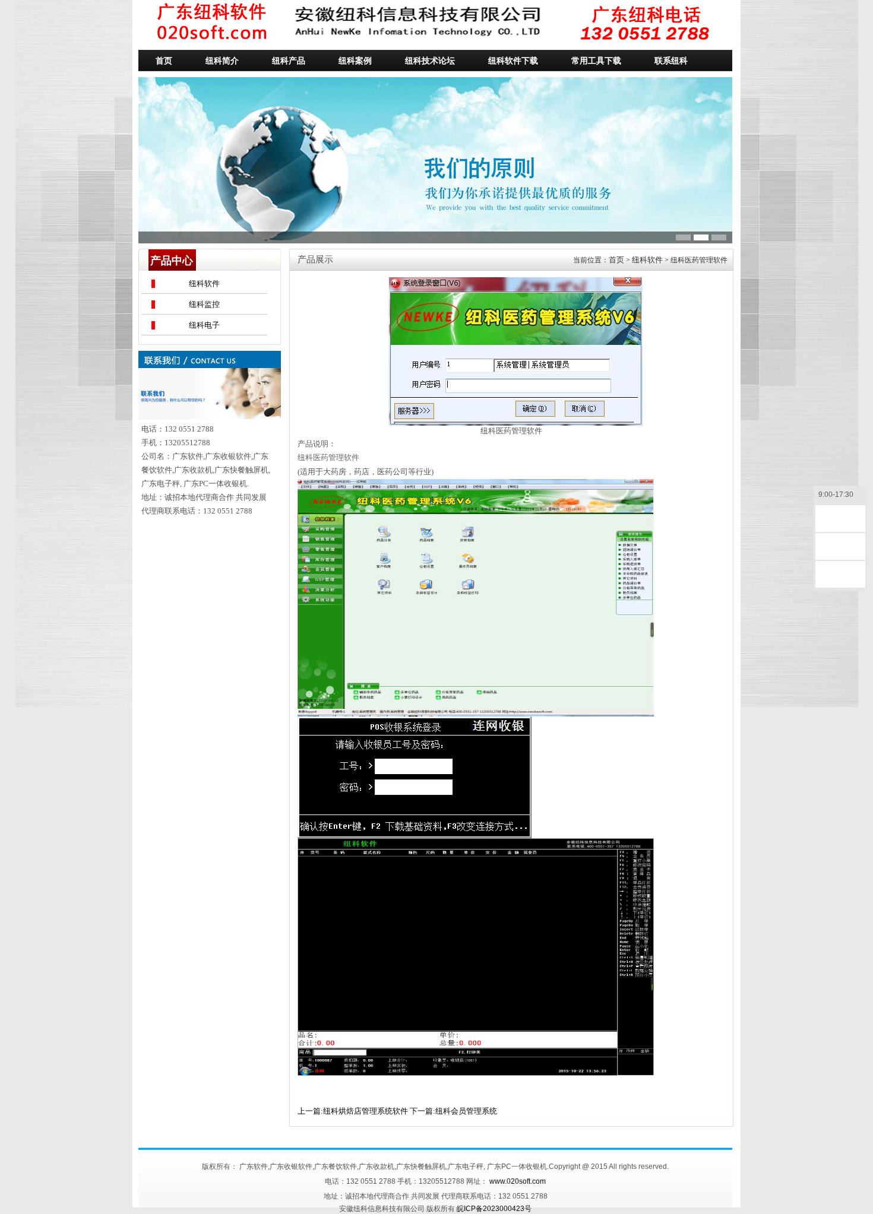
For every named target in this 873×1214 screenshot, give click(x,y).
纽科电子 (204, 325)
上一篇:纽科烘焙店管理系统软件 (353, 1111)
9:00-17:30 (835, 494)
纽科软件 (204, 283)
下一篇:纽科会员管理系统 (453, 1111)
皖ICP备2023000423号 (494, 1209)
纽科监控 (204, 304)
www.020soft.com (517, 1181)
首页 (616, 259)
